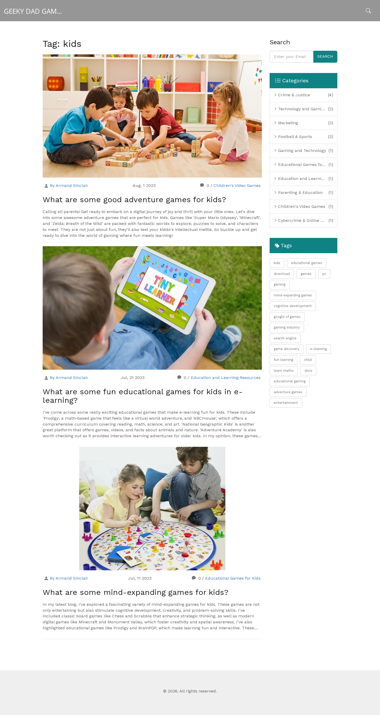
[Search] (368, 11)
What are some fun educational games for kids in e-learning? (143, 396)
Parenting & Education (300, 192)
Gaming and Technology (301, 150)
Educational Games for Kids (233, 578)
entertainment (286, 403)
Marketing (287, 122)
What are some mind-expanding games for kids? (136, 592)
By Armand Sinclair (69, 185)
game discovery (286, 349)
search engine (285, 338)
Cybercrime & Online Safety (303, 220)
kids (277, 263)
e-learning (318, 349)
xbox (308, 371)
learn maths (284, 371)
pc (324, 274)
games (306, 274)
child (308, 360)
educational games (306, 263)
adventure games (288, 392)
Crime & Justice (293, 94)
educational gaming (290, 381)
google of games (287, 317)
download (282, 274)
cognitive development (293, 306)
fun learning (283, 360)
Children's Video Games (237, 185)
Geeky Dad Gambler (38, 11)
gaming (279, 284)
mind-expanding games (293, 295)
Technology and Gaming (301, 108)
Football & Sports (294, 136)
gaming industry (287, 327)
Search (325, 56)
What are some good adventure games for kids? (134, 199)
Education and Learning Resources (226, 377)
